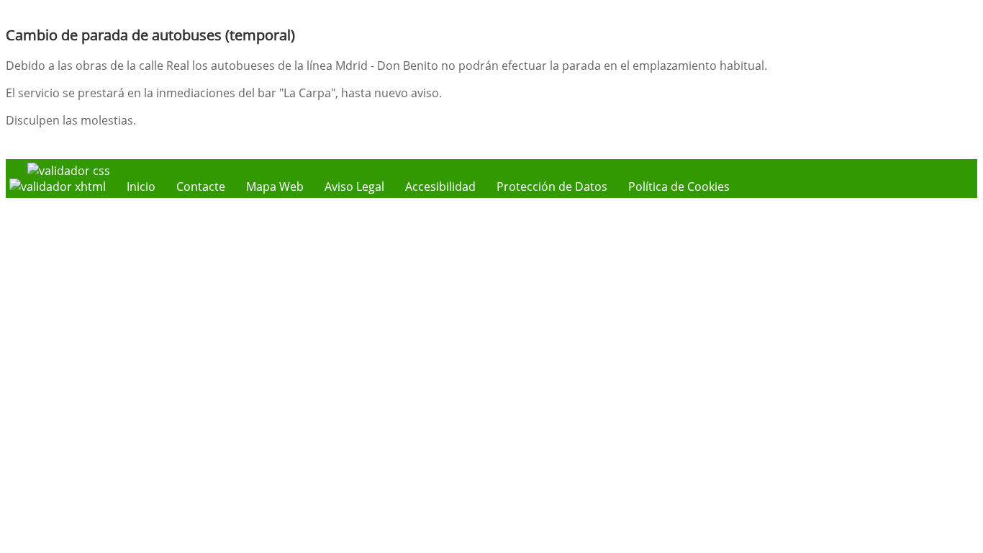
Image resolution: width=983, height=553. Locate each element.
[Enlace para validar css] (68, 171)
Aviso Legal (354, 186)
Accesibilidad (440, 186)
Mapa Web (275, 186)
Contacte (200, 186)
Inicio (141, 186)
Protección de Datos (552, 186)
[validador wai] (59, 186)
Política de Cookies (679, 186)
